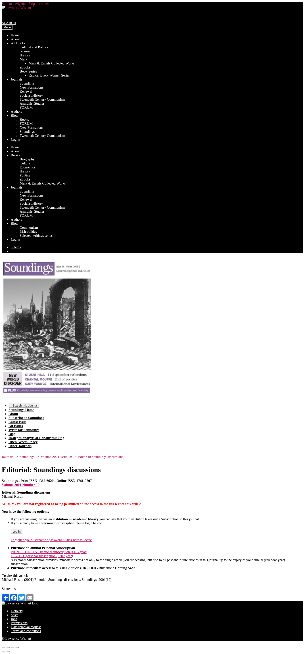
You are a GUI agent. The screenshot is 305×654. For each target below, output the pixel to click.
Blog (14, 115)
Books (24, 119)
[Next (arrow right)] (8, 651)
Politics (25, 175)
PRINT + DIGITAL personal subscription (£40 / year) (49, 552)
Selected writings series (36, 235)
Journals (16, 79)
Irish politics (28, 231)
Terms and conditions (26, 631)
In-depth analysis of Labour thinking (36, 438)
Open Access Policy (23, 442)
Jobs (14, 619)
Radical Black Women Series (49, 75)
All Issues (15, 426)
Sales (14, 615)
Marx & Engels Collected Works (52, 63)
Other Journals (19, 446)
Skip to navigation (14, 4)
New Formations (31, 87)
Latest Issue (17, 422)
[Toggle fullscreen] (12, 647)
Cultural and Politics (34, 47)
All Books (18, 43)
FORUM (26, 107)
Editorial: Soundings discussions (100, 457)
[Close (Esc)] (3, 647)
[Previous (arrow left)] (3, 651)
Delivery (17, 611)
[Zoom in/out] (17, 647)
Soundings (27, 83)
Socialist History (31, 95)
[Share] (8, 647)
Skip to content (39, 4)
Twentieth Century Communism (42, 99)
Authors (16, 111)
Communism (29, 227)
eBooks (25, 67)
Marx (23, 59)
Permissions (19, 623)
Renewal (26, 91)
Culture (25, 163)
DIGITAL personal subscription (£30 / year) (42, 556)
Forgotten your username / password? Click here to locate (51, 540)
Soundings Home (21, 410)
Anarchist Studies (32, 103)
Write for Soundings (23, 430)
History (25, 55)
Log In (17, 531)
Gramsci (25, 51)
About (15, 39)
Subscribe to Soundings (26, 418)
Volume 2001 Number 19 (21, 485)
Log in (15, 139)
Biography (27, 159)
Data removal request (26, 627)
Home (15, 35)
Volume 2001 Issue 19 (56, 457)
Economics (27, 167)
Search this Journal (25, 405)
